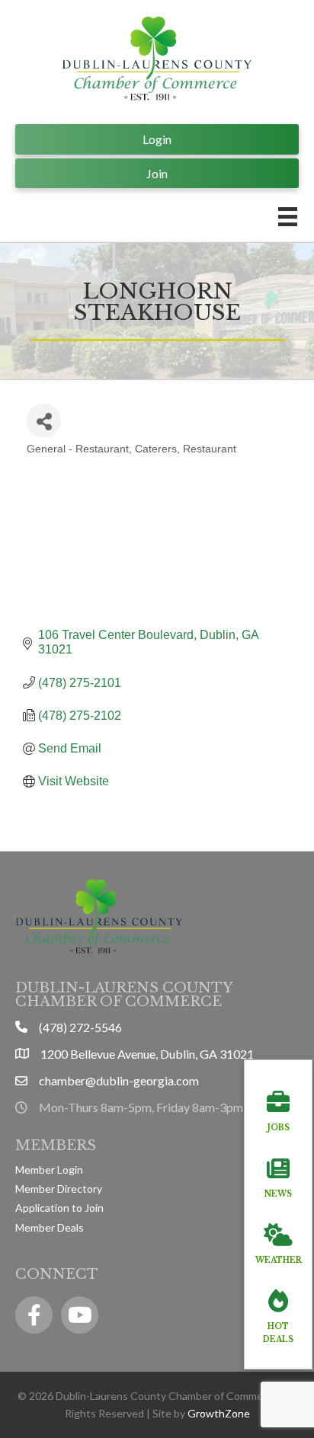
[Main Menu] (288, 217)
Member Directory (58, 1188)
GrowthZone (218, 1413)
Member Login (49, 1169)
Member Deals (49, 1227)
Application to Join (59, 1207)
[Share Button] (44, 421)
